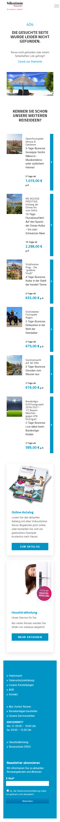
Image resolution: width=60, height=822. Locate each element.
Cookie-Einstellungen (21, 685)
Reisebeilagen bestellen (23, 711)
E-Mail (9, 778)
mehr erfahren (30, 637)
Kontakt (13, 694)
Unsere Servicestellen (22, 715)
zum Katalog (30, 547)
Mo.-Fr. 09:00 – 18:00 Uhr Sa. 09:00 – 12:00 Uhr (21, 726)
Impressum (15, 675)
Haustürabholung (18, 742)
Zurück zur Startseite (30, 61)
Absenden (27, 801)
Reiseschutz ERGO (20, 746)
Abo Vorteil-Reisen (20, 706)
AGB (11, 689)
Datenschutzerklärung (21, 680)
